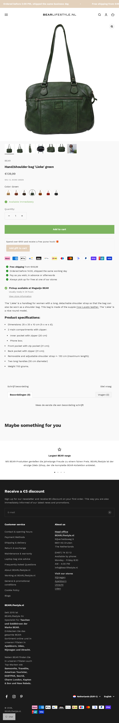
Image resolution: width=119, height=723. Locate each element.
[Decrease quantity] (9, 215)
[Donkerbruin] (24, 193)
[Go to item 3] (30, 149)
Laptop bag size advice (17, 559)
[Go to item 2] (19, 149)
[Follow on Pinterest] (21, 697)
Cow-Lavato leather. (87, 307)
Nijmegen (60, 577)
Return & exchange (15, 548)
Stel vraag (105, 386)
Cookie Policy (12, 590)
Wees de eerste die (59, 405)
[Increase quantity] (22, 215)
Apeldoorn (60, 581)
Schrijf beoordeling (18, 386)
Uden (58, 588)
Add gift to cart (18, 248)
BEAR (8, 160)
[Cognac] (16, 193)
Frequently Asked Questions (20, 564)
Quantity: (10, 209)
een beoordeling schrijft (70, 405)
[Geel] (40, 193)
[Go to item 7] (72, 149)
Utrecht (59, 584)
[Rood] (48, 193)
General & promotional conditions (17, 583)
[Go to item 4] (40, 149)
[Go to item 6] (61, 149)
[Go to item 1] (9, 149)
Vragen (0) (103, 394)
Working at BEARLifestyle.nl (20, 575)
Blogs (8, 595)
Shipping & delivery (15, 542)
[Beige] (8, 193)
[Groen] (32, 193)
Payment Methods (15, 537)
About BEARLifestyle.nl (17, 570)
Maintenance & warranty (18, 553)
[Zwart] (56, 193)
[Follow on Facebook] (7, 697)
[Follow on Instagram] (14, 697)
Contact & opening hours (18, 531)
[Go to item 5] (51, 149)
